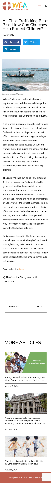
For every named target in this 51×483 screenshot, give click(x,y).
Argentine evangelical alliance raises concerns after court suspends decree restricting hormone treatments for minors (25, 421)
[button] (39, 6)
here (21, 269)
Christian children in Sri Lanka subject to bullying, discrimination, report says (24, 462)
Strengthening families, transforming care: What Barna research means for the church (25, 378)
